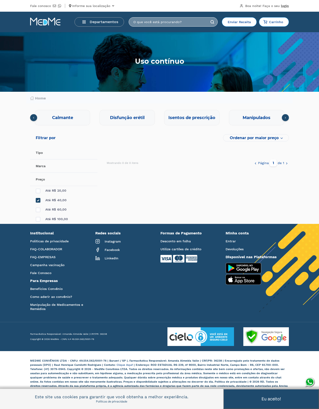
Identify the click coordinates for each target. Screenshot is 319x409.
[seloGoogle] (261, 336)
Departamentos (104, 22)
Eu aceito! (271, 398)
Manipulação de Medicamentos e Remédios (56, 307)
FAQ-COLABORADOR (46, 249)
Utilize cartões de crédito (180, 249)
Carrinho (276, 22)
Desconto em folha (175, 241)
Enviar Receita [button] (239, 22)
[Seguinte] (286, 163)
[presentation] (33, 117)
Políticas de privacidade (49, 241)
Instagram (113, 241)
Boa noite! (267, 6)
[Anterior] (255, 163)
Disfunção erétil (127, 117)
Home (40, 98)
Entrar (231, 241)
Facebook (112, 250)
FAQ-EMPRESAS (43, 257)
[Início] (45, 22)
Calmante (62, 117)
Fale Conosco (40, 273)
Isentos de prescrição (191, 117)
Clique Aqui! (125, 365)
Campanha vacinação (47, 265)
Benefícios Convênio (46, 289)
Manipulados (256, 117)
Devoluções (235, 249)
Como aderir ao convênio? (51, 297)
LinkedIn (111, 258)
